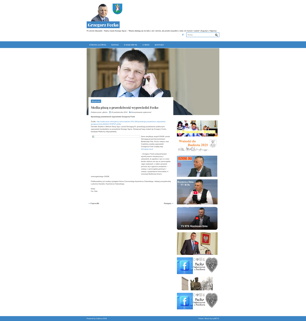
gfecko (104, 112)
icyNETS (215, 318)
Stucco (207, 318)
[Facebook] (182, 35)
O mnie (146, 45)
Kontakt (159, 45)
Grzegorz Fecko (103, 25)
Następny (168, 203)
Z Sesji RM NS (130, 45)
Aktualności (96, 101)
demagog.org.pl (147, 149)
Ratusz (115, 45)
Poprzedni (94, 203)
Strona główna (97, 45)
